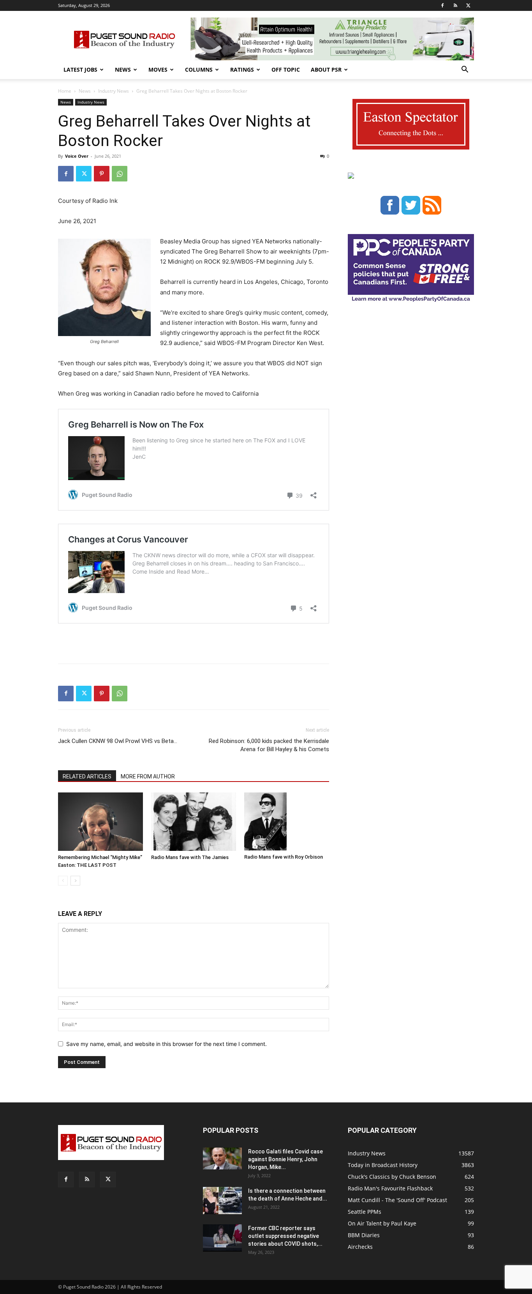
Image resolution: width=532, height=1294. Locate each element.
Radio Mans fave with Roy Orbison (283, 857)
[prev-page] (63, 881)
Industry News (113, 91)
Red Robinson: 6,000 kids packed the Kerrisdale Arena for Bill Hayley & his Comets (269, 745)
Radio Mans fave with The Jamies (190, 857)
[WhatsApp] (119, 173)
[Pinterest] (101, 173)
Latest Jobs (80, 69)
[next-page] (75, 881)
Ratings (242, 69)
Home (64, 91)
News (123, 69)
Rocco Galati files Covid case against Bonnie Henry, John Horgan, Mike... (285, 1159)
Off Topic (285, 69)
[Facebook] (442, 5)
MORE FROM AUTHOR (148, 776)
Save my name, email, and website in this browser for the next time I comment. (166, 1043)
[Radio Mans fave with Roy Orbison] (286, 821)
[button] (464, 70)
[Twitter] (468, 5)
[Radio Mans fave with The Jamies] (193, 821)
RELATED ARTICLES (87, 776)
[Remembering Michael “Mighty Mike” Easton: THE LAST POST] (100, 821)
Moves (157, 69)
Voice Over (76, 156)
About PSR (326, 69)
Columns (199, 69)
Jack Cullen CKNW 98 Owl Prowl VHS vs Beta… (117, 741)
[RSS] (455, 5)
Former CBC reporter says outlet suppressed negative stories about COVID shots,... (285, 1236)
